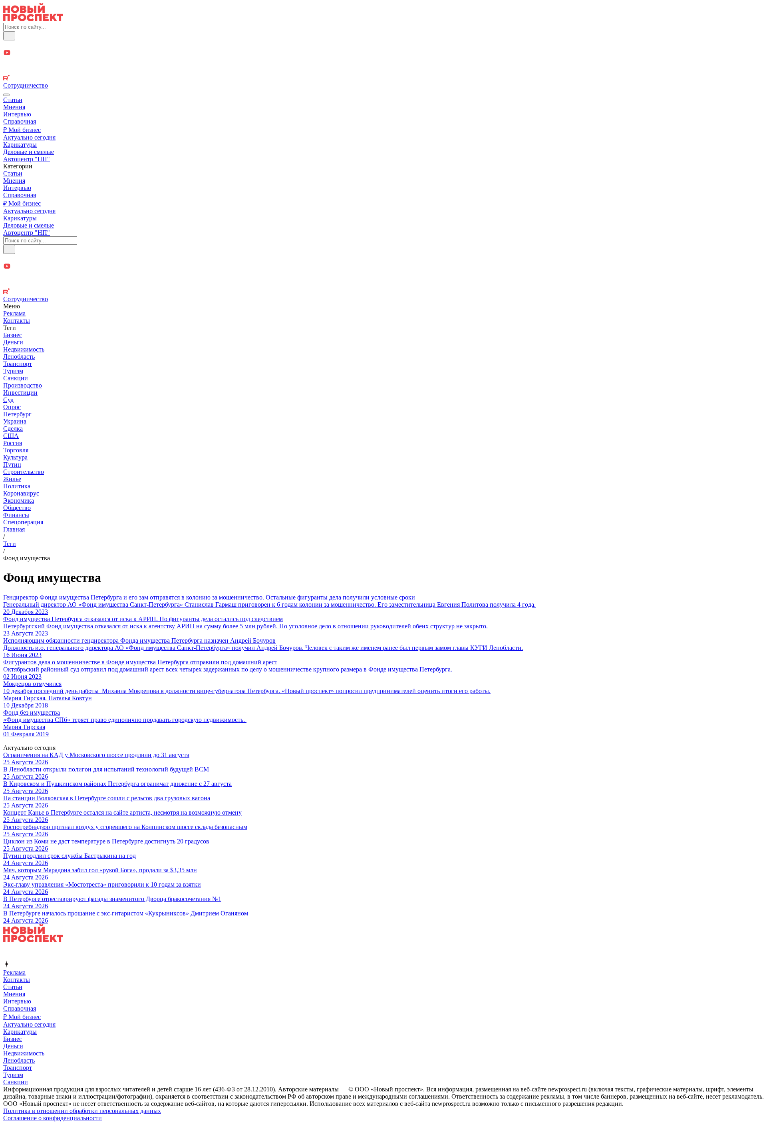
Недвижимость (23, 349)
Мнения (14, 107)
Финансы (16, 515)
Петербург (17, 414)
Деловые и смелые (28, 151)
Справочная (19, 121)
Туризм (13, 371)
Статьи (12, 99)
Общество (17, 507)
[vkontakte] (383, 70)
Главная (14, 529)
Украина (14, 421)
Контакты (16, 320)
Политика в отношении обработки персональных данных (82, 1110)
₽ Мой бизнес (22, 129)
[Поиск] (9, 35)
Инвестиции (20, 392)
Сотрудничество (25, 85)
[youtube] (383, 53)
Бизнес (12, 335)
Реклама (14, 313)
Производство (22, 385)
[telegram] (383, 44)
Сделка (13, 428)
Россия (12, 443)
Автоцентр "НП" (26, 159)
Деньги (13, 342)
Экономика (18, 500)
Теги (9, 543)
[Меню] (6, 95)
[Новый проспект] (33, 19)
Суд (8, 399)
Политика (16, 486)
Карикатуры (20, 144)
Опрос (12, 407)
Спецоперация (23, 522)
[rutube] (383, 78)
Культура (15, 457)
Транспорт (17, 363)
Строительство (23, 471)
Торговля (15, 450)
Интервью (17, 114)
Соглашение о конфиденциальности (52, 1118)
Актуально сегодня (29, 137)
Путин (12, 464)
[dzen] (383, 62)
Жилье (12, 479)
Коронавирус (21, 493)
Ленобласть (19, 356)
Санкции (15, 378)
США (11, 435)
